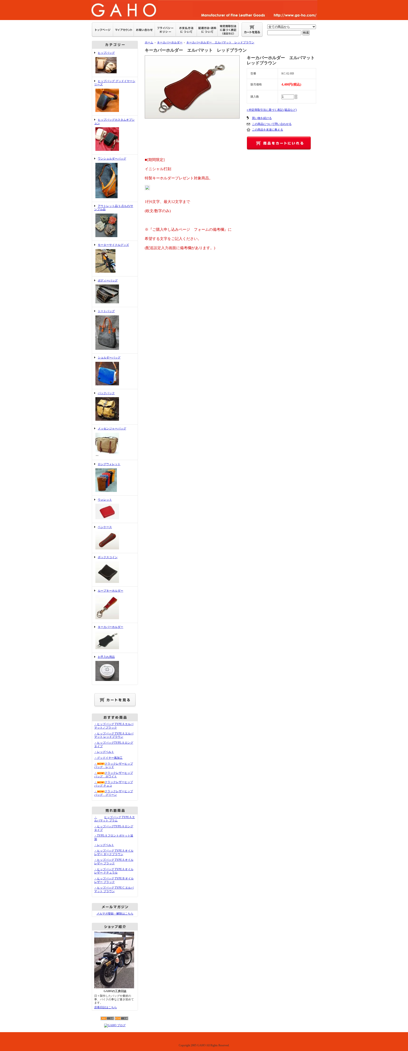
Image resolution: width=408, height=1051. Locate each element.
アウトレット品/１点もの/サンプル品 (113, 207)
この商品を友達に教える (267, 129)
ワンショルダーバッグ (112, 158)
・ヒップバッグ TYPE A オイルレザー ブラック (113, 861)
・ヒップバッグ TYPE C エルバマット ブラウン (114, 889)
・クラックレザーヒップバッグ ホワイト (113, 774)
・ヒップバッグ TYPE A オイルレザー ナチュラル (113, 871)
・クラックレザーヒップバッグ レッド (113, 765)
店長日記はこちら (105, 1007)
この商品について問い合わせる (272, 124)
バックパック (106, 393)
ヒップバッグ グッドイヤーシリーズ (114, 82)
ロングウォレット (109, 464)
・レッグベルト (104, 752)
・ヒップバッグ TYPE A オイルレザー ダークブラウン (113, 852)
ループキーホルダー (110, 590)
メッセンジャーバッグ (112, 428)
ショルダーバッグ (109, 357)
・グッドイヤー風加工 (108, 757)
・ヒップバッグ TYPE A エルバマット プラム (114, 819)
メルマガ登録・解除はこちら (115, 913)
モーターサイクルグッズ (113, 245)
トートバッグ (106, 311)
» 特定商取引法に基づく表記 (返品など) (272, 109)
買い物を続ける (262, 118)
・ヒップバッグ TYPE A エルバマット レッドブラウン (113, 735)
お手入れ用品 (106, 657)
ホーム (149, 42)
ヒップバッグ (106, 52)
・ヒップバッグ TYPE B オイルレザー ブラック (114, 880)
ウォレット (105, 499)
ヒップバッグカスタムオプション (114, 121)
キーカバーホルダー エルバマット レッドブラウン (220, 42)
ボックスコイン (108, 557)
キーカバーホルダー (110, 627)
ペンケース (105, 527)
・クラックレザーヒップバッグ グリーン (113, 793)
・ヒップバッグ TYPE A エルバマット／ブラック (113, 725)
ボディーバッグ (108, 280)
